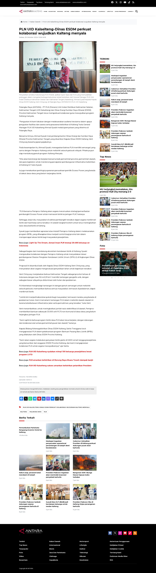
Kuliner (82, 549)
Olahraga (101, 11)
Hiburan (83, 556)
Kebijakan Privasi (116, 545)
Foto (102, 246)
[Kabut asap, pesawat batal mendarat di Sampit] (31, 463)
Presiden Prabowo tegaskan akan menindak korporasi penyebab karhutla (57, 475)
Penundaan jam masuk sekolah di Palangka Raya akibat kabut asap (115, 268)
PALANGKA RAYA (35, 412)
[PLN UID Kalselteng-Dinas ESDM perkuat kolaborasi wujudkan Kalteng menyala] (118, 175)
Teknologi (84, 553)
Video (21, 556)
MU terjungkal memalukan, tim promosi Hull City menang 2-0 (116, 190)
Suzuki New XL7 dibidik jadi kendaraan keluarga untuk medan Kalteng (57, 504)
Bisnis (94, 11)
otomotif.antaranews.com (28, 4)
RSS (111, 560)
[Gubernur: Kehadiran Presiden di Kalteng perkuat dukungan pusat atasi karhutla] (85, 431)
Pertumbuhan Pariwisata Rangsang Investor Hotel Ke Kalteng (30, 430)
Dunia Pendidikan (120, 11)
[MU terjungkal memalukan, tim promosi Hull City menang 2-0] (105, 68)
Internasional (86, 11)
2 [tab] (115, 278)
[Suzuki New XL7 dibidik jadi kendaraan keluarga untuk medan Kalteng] (58, 492)
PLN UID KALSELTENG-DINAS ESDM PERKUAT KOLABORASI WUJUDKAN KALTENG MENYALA (56, 407)
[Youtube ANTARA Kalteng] (125, 2)
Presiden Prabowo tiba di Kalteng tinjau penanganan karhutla (84, 504)
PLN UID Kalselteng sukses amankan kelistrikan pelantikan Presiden (60, 366)
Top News (39, 2)
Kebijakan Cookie (117, 549)
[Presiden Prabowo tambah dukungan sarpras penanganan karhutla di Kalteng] (31, 492)
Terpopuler (30, 2)
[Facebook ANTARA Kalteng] (112, 2)
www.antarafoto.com (79, 2)
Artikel (66, 11)
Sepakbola (53, 560)
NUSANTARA (52, 11)
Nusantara (23, 560)
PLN (45, 412)
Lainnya (130, 11)
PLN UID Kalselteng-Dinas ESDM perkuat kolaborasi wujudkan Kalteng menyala (74, 22)
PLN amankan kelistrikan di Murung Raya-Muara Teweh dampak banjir (61, 360)
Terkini (22, 2)
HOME (45, 11)
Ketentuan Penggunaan (119, 541)
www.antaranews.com (63, 2)
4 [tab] (121, 278)
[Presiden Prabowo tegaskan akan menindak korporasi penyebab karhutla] (58, 463)
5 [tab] (125, 278)
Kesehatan (84, 560)
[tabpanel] (118, 263)
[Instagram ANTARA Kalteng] (121, 2)
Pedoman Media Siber (119, 556)
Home (25, 22)
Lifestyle (110, 11)
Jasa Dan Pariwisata (57, 553)
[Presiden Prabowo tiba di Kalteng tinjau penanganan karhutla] (85, 492)
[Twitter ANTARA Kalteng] (116, 2)
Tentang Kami (49, 2)
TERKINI (104, 59)
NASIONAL (60, 11)
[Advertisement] (58, 192)
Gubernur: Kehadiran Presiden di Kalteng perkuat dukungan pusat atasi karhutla (123, 91)
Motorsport (84, 541)
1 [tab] (112, 278)
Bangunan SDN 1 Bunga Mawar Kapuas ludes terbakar (82, 475)
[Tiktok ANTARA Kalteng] (129, 2)
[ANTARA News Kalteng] (30, 11)
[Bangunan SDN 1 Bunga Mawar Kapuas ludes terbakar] (85, 463)
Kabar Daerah (75, 11)
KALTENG (23, 412)
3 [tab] (118, 278)
